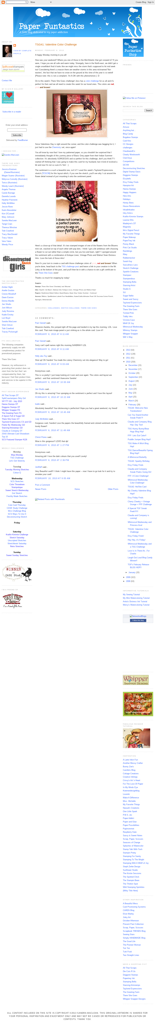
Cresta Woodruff (9, 294)
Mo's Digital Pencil (131, 230)
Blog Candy (128, 134)
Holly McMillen (8, 203)
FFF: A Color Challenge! (138, 476)
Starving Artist (129, 285)
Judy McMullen (41, 419)
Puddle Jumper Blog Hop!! (139, 439)
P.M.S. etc (127, 815)
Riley (125, 254)
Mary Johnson (8, 217)
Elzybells (127, 179)
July (131, 385)
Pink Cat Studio (130, 247)
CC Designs (128, 144)
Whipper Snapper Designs (134, 999)
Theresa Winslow (9, 227)
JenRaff (38, 467)
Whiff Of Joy (128, 323)
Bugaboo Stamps (130, 137)
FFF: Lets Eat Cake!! (137, 435)
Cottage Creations (131, 773)
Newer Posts (40, 489)
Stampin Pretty (129, 853)
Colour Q (17, 472)
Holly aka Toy (41, 356)
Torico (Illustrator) (9, 182)
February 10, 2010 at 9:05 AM (52, 478)
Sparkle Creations (131, 271)
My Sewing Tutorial (131, 594)
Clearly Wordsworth (131, 154)
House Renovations (131, 206)
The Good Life (129, 941)
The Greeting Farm (131, 306)
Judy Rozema (8, 311)
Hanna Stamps (129, 189)
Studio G (127, 289)
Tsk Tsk (126, 948)
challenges (54, 308)
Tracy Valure (7, 238)
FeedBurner (23, 140)
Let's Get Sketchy (17, 461)
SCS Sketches (16, 481)
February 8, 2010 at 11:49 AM (52, 430)
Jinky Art (127, 917)
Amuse (126, 127)
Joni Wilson (7, 308)
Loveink (126, 794)
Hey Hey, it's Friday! (136, 540)
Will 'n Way (128, 337)
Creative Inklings (130, 777)
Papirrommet (128, 829)
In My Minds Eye (130, 787)
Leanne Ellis (128, 220)
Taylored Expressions (132, 303)
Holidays (126, 199)
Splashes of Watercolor (133, 846)
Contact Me (7, 80)
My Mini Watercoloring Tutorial (136, 598)
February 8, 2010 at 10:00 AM (52, 382)
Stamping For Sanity (132, 856)
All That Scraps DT (10, 395)
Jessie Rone (7, 207)
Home (77, 489)
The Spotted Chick (131, 877)
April (131, 397)
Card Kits (127, 141)
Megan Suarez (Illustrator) (13, 175)
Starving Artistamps (131, 985)
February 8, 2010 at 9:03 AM (52, 364)
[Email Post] (35, 304)
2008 (128, 581)
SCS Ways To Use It (17, 514)
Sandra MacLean (9, 220)
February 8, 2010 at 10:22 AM (52, 397)
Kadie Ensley (7, 315)
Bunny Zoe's (128, 766)
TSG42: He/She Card (137, 487)
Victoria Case (129, 320)
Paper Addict (128, 818)
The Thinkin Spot (130, 884)
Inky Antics (128, 213)
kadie (37, 404)
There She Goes (89, 308)
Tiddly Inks (128, 316)
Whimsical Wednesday (133, 327)
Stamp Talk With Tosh (132, 849)
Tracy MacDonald (9, 234)
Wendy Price (7, 244)
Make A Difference (131, 797)
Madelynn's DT (129, 223)
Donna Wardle (8, 301)
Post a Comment (42, 485)
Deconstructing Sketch (17, 517)
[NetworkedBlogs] (138, 616)
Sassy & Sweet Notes (132, 835)
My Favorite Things (131, 234)
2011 (128, 358)
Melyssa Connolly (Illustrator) (14, 179)
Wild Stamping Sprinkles (133, 887)
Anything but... (129, 130)
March (132, 401)
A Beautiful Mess (130, 903)
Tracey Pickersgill (10, 332)
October (132, 373)
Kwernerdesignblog (131, 791)
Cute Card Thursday (17, 505)
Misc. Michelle (129, 801)
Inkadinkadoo (129, 210)
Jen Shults (6, 304)
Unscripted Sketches (17, 540)
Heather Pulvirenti (9, 200)
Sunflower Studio (130, 870)
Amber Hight (7, 287)
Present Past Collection (133, 924)
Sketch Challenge (70, 308)
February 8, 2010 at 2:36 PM (52, 460)
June (131, 389)
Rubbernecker (129, 258)
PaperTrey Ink (129, 240)
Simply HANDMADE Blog (134, 938)
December (133, 365)
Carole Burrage (8, 193)
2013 (128, 350)
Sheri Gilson (7, 325)
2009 (128, 577)
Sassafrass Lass (130, 265)
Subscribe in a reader (11, 112)
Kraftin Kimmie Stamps (133, 216)
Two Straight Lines (131, 955)
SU (124, 292)
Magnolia (127, 227)
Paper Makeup (129, 237)
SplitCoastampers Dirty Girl (14, 398)
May (131, 393)
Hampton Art (128, 185)
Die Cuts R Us (129, 971)
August (132, 381)
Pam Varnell (40, 323)
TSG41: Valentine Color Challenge (56, 44)
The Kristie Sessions (132, 873)
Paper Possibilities (131, 825)
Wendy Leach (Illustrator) (13, 186)
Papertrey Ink (129, 978)
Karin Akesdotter (9, 210)
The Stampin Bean (131, 880)
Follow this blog (138, 620)
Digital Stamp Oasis (131, 172)
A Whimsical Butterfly (137, 457)
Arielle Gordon (8, 290)
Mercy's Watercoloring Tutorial (136, 605)
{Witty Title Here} (130, 890)
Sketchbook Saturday (17, 543)
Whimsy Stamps (130, 330)
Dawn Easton (7, 297)
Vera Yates (6, 241)
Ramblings (127, 251)
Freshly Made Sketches (17, 496)
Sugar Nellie (128, 296)
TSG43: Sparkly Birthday (139, 461)
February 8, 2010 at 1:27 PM (52, 445)
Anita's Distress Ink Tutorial (135, 601)
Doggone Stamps (130, 175)
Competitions (128, 161)
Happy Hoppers (129, 192)
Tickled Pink (128, 313)
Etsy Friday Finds (131, 182)
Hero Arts (127, 196)
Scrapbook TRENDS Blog (134, 931)
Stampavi (127, 275)
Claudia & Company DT (12, 431)
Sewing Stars (129, 934)
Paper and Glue (130, 822)
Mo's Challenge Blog (17, 511)
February (133, 404)
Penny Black (128, 244)
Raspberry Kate (130, 832)
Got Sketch (17, 493)
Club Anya (127, 158)
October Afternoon (131, 920)
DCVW (126, 165)
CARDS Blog (128, 910)
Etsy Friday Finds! (136, 536)
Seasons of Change (131, 842)
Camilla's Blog (129, 770)
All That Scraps (130, 123)
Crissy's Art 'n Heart (131, 780)
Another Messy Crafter (133, 763)
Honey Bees (128, 203)
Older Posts (113, 489)
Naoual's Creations (131, 808)
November (133, 369)
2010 (128, 362)
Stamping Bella (129, 282)
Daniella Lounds (9, 196)
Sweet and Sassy (130, 299)
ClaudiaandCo (129, 151)
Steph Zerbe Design (131, 866)
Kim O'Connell (8, 213)
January (132, 572)
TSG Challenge (17, 458)
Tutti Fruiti (127, 952)
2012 (128, 354)
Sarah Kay (127, 261)
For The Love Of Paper (133, 784)
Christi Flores (41, 437)
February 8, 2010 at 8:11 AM (52, 334)
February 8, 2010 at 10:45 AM (52, 412)
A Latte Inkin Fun (130, 760)
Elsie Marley (128, 914)
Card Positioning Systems (134, 907)
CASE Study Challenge (17, 508)
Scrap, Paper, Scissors (133, 839)
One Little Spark (130, 811)
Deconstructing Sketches (134, 168)
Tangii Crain (7, 224)
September (134, 377)
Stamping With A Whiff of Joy (136, 863)
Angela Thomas (9, 189)
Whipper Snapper (130, 334)
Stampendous (129, 278)
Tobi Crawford (8, 231)
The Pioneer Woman (132, 945)
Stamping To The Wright (133, 859)
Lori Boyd (6, 318)
